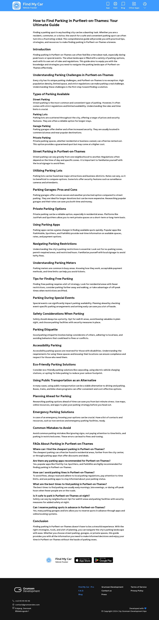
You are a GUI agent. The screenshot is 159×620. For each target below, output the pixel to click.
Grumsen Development (112, 587)
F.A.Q (80, 590)
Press (104, 594)
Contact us (106, 590)
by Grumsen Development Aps (133, 611)
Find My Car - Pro (86, 587)
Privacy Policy (137, 590)
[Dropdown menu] (145, 5)
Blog (80, 594)
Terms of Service (139, 587)
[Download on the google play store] (103, 560)
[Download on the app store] (83, 560)
